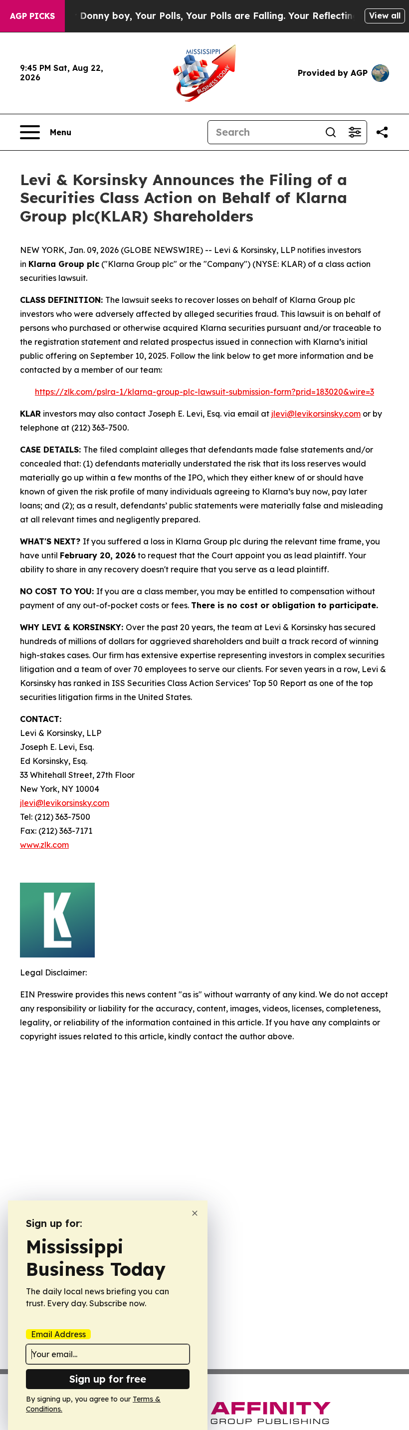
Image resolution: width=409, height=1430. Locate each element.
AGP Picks (32, 16)
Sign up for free (107, 1379)
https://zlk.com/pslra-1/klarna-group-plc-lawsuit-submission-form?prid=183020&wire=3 (204, 392)
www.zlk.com (44, 845)
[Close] (195, 1213)
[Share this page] (382, 132)
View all (385, 15)
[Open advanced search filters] (355, 132)
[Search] (331, 132)
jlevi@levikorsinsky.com (316, 414)
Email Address (58, 1334)
